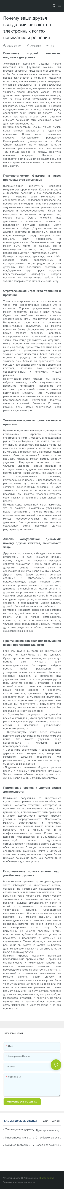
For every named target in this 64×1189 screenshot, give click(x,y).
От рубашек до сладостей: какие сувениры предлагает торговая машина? (48, 1137)
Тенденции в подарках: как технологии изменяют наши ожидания (24, 1129)
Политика (7, 1182)
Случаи (56, 1120)
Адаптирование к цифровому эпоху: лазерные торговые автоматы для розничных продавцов (48, 1130)
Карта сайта (46, 1178)
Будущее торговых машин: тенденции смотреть (18, 1144)
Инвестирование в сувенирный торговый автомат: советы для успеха (18, 1137)
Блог (45, 1120)
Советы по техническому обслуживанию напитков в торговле (48, 1144)
